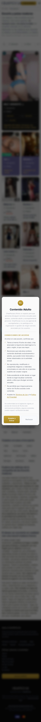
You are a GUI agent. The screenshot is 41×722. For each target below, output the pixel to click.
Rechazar (29, 419)
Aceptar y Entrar (11, 419)
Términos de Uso (22, 395)
